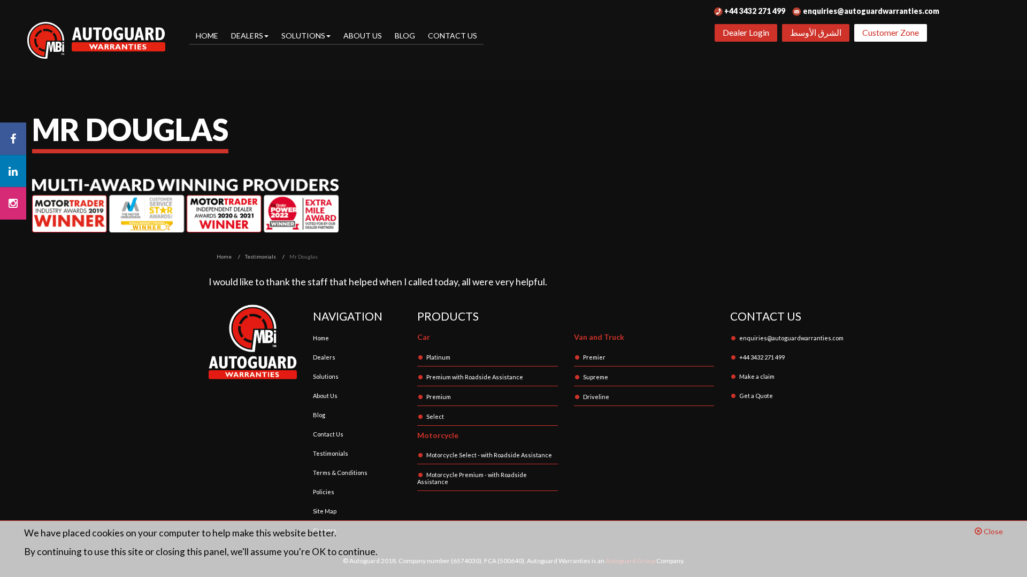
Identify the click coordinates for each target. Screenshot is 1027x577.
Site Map (324, 511)
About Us (325, 395)
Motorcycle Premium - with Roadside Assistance (472, 478)
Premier (594, 357)
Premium (438, 396)
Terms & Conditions (340, 472)
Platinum (438, 357)
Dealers (324, 357)
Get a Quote (756, 395)
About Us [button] (362, 35)
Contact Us (452, 35)
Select (435, 416)
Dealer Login (746, 32)
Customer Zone (890, 32)
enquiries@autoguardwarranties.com (870, 10)
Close (992, 531)
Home (207, 35)
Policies (323, 491)
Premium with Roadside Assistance (474, 376)
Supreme (595, 376)
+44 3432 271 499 (754, 10)
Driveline (596, 396)
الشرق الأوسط (815, 32)
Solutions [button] (303, 35)
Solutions (326, 376)
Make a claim (757, 376)
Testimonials (330, 453)
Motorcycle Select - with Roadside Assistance (489, 454)
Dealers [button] (247, 35)
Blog (405, 35)
